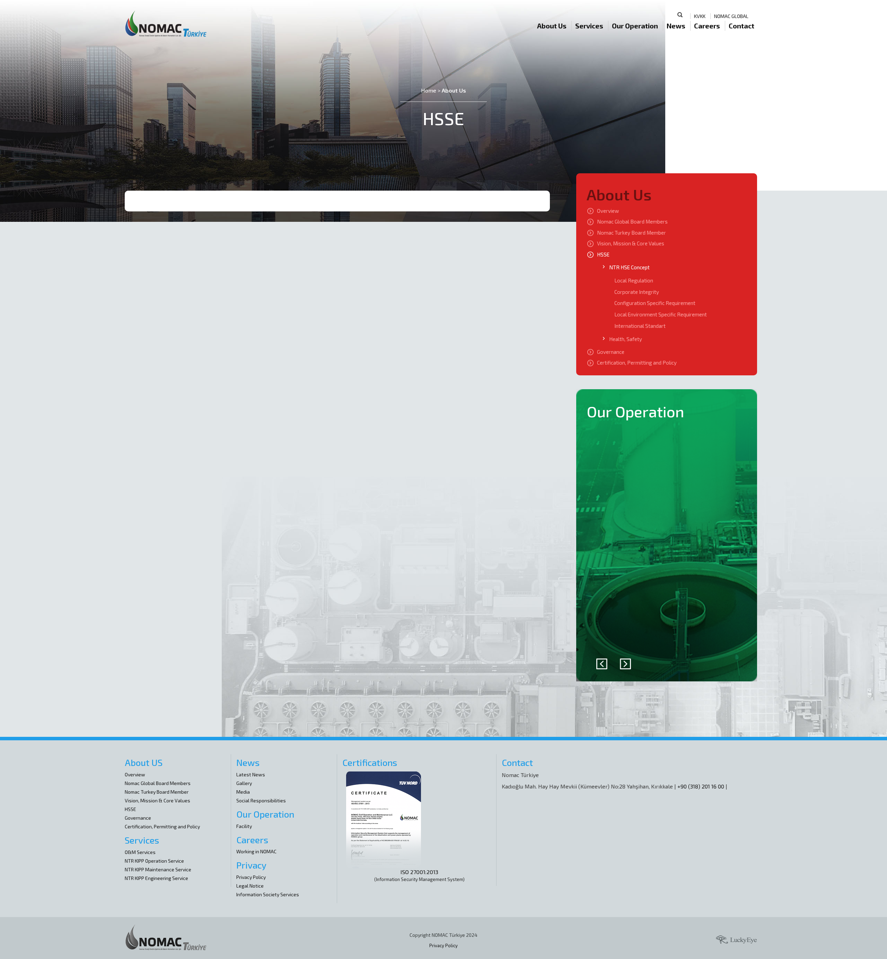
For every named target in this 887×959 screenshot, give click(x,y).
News (676, 25)
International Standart (640, 326)
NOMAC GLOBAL (731, 16)
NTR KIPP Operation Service (154, 861)
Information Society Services (267, 894)
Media (243, 792)
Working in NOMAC (256, 851)
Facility (244, 826)
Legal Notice (250, 886)
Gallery (244, 783)
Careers (707, 25)
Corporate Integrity (636, 292)
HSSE (603, 254)
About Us (552, 25)
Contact (741, 25)
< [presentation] (601, 664)
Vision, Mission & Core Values (630, 243)
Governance (610, 352)
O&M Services (140, 852)
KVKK (699, 16)
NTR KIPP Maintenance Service (158, 869)
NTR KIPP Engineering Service (156, 878)
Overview (608, 211)
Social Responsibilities (261, 800)
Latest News (250, 774)
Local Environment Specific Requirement (660, 314)
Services (589, 25)
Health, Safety (625, 339)
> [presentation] (625, 664)
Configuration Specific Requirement (654, 303)
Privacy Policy (251, 877)
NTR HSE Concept (629, 267)
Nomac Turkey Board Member (631, 232)
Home (428, 90)
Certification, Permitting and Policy (637, 362)
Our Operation (635, 25)
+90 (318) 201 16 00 (700, 786)
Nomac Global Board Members (632, 221)
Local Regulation (633, 280)
